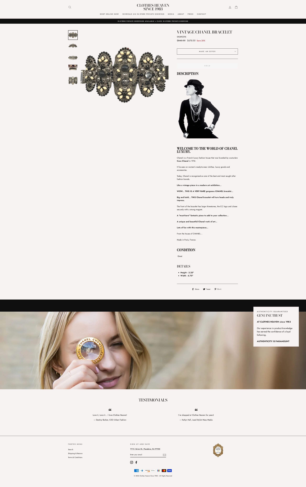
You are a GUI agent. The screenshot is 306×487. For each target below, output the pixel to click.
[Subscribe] (164, 454)
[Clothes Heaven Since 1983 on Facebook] (136, 462)
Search (70, 449)
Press (190, 14)
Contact (201, 14)
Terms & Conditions (75, 457)
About (181, 14)
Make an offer (207, 51)
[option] (153, 21)
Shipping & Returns (75, 453)
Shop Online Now (109, 14)
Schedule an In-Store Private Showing (143, 14)
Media (171, 14)
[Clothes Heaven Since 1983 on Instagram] (131, 462)
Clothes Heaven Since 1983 (153, 7)
